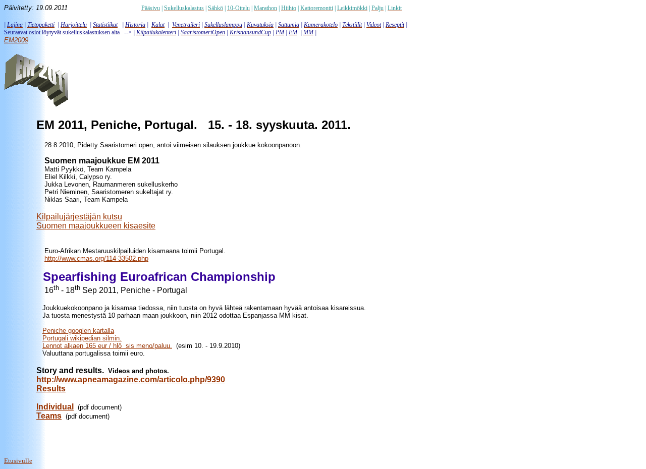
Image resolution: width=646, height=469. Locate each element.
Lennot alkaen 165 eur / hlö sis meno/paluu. (107, 345)
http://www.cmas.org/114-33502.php (96, 258)
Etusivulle (18, 460)
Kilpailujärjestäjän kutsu (79, 216)
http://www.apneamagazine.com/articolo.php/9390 (130, 379)
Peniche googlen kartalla (78, 330)
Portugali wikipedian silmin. (82, 338)
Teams (49, 416)
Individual (55, 406)
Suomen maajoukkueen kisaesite (95, 225)
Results (51, 388)
